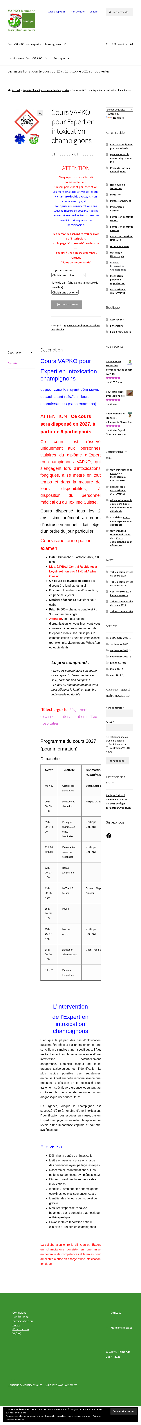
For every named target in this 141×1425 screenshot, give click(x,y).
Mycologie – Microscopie (117, 254)
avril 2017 (115, 675)
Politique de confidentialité (25, 1385)
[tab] (21, 352)
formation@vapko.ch (118, 807)
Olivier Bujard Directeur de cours (120, 532)
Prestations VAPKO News (118, 749)
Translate (118, 117)
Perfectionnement (120, 200)
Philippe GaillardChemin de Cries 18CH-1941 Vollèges (116, 799)
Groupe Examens (119, 246)
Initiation (115, 194)
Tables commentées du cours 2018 (121, 603)
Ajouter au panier (67, 304)
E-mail (110, 722)
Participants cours (118, 744)
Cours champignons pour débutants (121, 146)
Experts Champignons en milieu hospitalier (46, 90)
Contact (94, 11)
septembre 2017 (119, 656)
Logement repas (61, 270)
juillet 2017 (116, 662)
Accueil (16, 90)
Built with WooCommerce (61, 1385)
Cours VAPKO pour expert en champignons (34, 44)
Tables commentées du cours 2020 (121, 573)
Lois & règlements (120, 331)
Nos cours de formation (117, 186)
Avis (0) (12, 363)
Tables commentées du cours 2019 (121, 583)
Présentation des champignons (120, 169)
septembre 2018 (119, 650)
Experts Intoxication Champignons (118, 266)
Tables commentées (121, 611)
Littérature (116, 325)
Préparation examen (117, 208)
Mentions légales (121, 1327)
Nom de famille (115, 707)
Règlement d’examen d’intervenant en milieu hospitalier (68, 716)
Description (15, 352)
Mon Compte (78, 11)
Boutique (59, 58)
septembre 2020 (119, 637)
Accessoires (117, 319)
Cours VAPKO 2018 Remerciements (120, 593)
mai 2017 (115, 668)
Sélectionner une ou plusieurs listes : (117, 738)
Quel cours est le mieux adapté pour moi (121, 158)
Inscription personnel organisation (117, 279)
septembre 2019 (119, 644)
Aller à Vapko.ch (57, 11)
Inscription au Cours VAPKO (25, 58)
